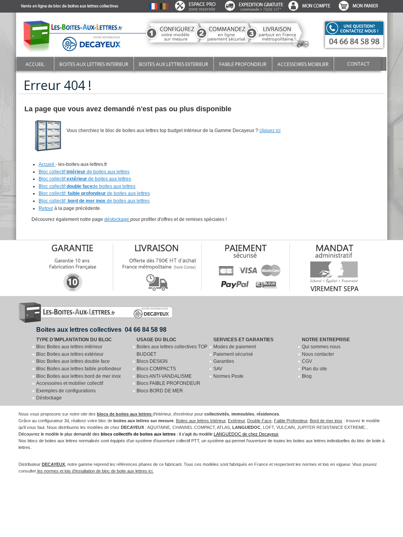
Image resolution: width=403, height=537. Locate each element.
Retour (46, 208)
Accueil (47, 164)
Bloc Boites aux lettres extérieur (70, 354)
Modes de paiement (234, 346)
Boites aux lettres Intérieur (201, 420)
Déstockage (49, 398)
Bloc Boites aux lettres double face (73, 361)
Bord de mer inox (326, 420)
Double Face (259, 420)
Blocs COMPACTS (156, 368)
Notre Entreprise (326, 339)
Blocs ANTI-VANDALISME (164, 376)
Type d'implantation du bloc (74, 339)
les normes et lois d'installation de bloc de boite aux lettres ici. (94, 471)
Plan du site (314, 368)
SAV (217, 368)
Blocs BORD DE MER (160, 391)
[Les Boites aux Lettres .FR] (76, 34)
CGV (307, 361)
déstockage (117, 219)
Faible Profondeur (290, 420)
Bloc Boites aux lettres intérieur (69, 346)
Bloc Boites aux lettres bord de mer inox (78, 376)
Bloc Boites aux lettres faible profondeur (78, 368)
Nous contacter (318, 354)
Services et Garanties (243, 339)
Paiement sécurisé (233, 354)
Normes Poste (228, 376)
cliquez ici (270, 130)
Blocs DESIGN (152, 361)
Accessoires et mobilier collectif (69, 383)
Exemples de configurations (66, 391)
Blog (307, 376)
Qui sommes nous (321, 346)
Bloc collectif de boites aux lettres (84, 172)
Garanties (223, 361)
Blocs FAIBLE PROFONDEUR (168, 383)
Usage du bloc (156, 339)
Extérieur (236, 420)
